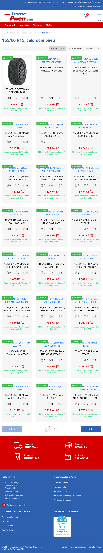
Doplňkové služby (8, 530)
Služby (49, 25)
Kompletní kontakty (61, 483)
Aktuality (5, 521)
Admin (28, 546)
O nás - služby (7, 526)
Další (91, 428)
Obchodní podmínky (61, 491)
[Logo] (17, 16)
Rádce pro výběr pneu (10, 517)
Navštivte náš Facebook (16, 505)
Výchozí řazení (57, 48)
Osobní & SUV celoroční (31, 33)
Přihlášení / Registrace (62, 500)
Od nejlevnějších (75, 48)
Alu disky (24, 25)
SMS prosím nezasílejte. (14, 495)
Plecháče (37, 25)
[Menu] (93, 16)
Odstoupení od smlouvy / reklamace (67, 495)
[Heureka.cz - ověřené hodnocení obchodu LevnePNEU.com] (62, 526)
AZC (99, 546)
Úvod (6, 33)
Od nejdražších (92, 48)
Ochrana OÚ (18, 549)
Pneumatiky (10, 25)
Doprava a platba (60, 487)
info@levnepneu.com (94, 7)
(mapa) (20, 482)
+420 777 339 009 (78, 7)
